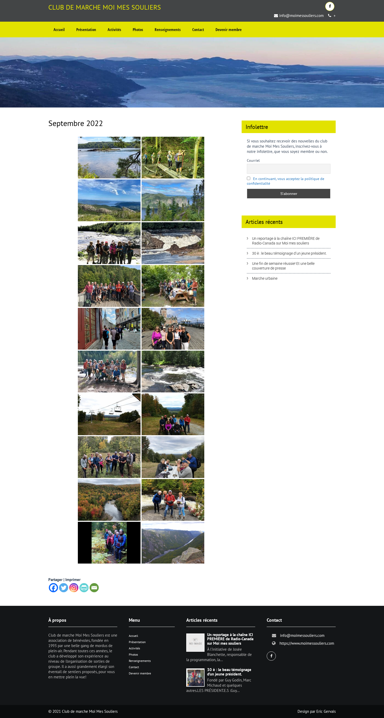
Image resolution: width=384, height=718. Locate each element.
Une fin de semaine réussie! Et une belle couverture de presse (283, 265)
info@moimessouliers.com (301, 15)
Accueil (59, 29)
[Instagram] (73, 587)
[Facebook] (53, 587)
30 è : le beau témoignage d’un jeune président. (289, 253)
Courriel (253, 160)
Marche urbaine (264, 278)
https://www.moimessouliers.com (307, 643)
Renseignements (168, 29)
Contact (198, 29)
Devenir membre (229, 29)
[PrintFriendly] (84, 587)
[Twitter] (63, 587)
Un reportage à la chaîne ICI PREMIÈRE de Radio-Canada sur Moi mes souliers (285, 240)
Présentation (86, 29)
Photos (138, 29)
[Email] (94, 587)
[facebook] (329, 6)
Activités (114, 29)
